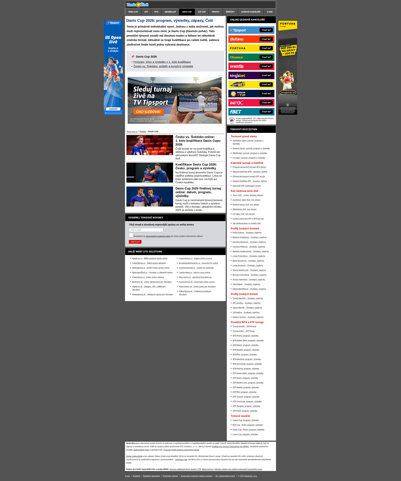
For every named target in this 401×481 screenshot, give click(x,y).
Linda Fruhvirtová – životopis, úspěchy (249, 256)
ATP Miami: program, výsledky (245, 378)
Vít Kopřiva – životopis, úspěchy (246, 312)
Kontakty (136, 476)
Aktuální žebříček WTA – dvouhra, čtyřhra (250, 172)
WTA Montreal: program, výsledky (247, 359)
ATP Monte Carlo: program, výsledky (248, 383)
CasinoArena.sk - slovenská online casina (197, 282)
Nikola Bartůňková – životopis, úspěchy (249, 289)
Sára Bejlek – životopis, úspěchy (246, 284)
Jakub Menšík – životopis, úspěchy (247, 308)
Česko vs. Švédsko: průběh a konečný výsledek (163, 66)
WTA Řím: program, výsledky (245, 354)
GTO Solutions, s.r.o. (248, 476)
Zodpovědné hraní (141, 450)
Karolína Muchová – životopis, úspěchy (249, 242)
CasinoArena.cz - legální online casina (195, 258)
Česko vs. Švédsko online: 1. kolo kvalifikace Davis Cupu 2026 (197, 140)
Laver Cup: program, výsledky (245, 434)
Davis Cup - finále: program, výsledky (248, 430)
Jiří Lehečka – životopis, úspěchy (247, 303)
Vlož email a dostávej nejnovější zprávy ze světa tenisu (161, 224)
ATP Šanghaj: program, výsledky (246, 406)
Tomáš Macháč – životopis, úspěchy (248, 298)
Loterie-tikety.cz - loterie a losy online (194, 272)
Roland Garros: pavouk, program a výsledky (251, 148)
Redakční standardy (151, 476)
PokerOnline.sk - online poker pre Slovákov (197, 287)
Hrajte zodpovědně (134, 456)
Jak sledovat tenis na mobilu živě (247, 223)
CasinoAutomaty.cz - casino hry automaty (196, 268)
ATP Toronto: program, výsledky (246, 397)
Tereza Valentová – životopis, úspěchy (249, 280)
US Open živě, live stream (244, 214)
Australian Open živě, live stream (246, 200)
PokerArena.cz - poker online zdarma (148, 277)
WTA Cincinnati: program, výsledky (247, 364)
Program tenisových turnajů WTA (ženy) (249, 167)
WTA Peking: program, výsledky (246, 369)
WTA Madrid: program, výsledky (246, 350)
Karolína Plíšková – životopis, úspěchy (249, 247)
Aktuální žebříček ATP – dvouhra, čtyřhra (250, 181)
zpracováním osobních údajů (158, 236)
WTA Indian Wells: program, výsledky (248, 340)
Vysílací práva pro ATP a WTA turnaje (248, 219)
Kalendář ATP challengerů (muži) (247, 186)
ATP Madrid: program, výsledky (246, 387)
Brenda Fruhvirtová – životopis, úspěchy (250, 275)
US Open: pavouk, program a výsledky (249, 158)
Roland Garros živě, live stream (246, 205)
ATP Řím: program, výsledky (244, 392)
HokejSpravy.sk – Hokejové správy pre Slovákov (152, 294)
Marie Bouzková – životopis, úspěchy (248, 261)
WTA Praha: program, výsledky (245, 336)
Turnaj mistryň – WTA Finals (244, 326)
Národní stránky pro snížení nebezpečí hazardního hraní (238, 469)
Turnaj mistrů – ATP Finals (244, 331)
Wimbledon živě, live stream (244, 209)
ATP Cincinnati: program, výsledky (247, 401)
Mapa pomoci (208, 469)
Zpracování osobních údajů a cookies (197, 476)
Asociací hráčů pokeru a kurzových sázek (181, 450)
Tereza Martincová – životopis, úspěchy (249, 270)
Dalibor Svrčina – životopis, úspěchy (248, 317)
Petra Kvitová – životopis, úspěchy (247, 233)
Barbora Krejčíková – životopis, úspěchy (250, 237)
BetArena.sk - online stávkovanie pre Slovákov (152, 282)
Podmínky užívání (170, 476)
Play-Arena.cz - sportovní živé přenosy (195, 277)
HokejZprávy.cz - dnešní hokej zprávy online (151, 268)
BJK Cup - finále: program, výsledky (248, 425)
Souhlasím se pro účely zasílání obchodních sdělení (168, 236)
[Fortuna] (287, 114)
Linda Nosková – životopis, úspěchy (248, 265)
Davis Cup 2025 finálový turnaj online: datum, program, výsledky (198, 192)
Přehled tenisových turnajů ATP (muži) (249, 176)
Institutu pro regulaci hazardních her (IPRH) (230, 446)
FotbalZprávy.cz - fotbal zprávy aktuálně (149, 263)
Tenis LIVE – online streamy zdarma (248, 195)
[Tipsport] (113, 114)
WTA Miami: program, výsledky (245, 345)
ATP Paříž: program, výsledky (245, 411)
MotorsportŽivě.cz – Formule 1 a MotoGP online (152, 272)
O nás (127, 476)
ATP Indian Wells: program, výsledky (248, 373)
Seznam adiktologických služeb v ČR (185, 469)
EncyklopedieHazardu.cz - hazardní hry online (198, 263)
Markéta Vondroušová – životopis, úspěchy (251, 251)
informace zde (181, 459)
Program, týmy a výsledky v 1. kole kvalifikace (162, 62)
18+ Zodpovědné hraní (225, 476)
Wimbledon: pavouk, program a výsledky (250, 153)
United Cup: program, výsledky (246, 420)
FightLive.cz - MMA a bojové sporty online (149, 258)
